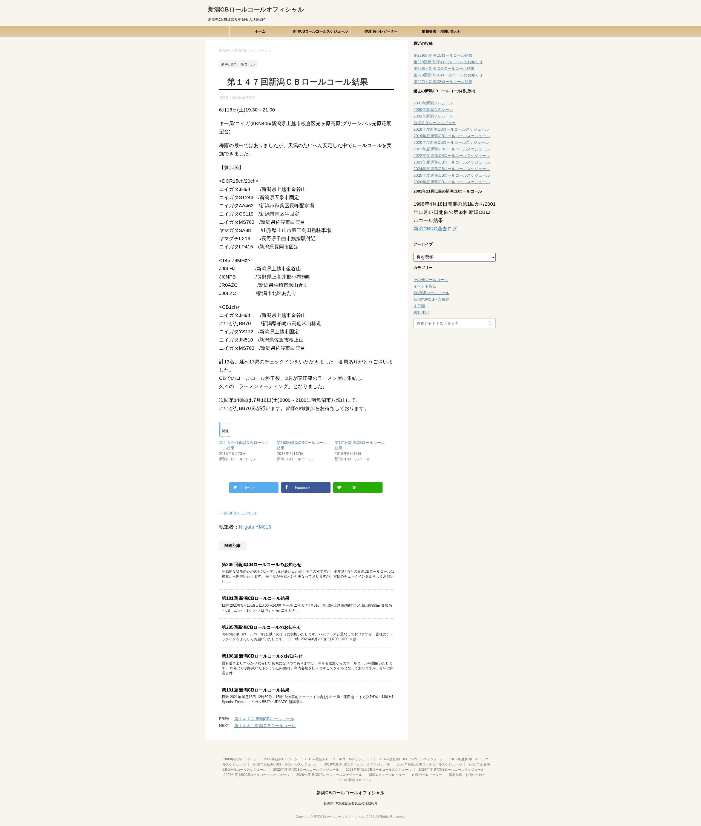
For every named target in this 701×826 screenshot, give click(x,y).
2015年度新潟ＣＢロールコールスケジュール (338, 759)
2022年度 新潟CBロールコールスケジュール (451, 155)
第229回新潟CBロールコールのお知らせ (448, 62)
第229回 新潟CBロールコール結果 (442, 55)
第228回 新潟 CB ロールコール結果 (444, 68)
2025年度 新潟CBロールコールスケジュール (451, 175)
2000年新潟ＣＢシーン (433, 109)
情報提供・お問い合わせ (441, 31)
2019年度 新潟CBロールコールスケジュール (451, 136)
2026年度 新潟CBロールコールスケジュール (451, 182)
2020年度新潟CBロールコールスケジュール (451, 142)
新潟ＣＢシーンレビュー (434, 123)
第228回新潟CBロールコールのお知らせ (448, 75)
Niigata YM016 (255, 527)
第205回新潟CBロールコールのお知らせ (261, 627)
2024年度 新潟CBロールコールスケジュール (451, 169)
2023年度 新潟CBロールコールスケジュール (451, 162)
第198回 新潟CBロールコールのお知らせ (262, 656)
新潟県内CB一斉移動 (431, 299)
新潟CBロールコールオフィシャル (256, 9)
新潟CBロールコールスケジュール (320, 31)
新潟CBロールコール (240, 513)
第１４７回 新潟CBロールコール (264, 718)
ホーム (260, 31)
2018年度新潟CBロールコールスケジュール (451, 129)
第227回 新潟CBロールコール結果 (442, 81)
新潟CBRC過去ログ (435, 228)
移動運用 (421, 312)
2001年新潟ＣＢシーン (433, 103)
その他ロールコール (430, 279)
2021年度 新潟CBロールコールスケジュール (451, 149)
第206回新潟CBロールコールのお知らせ (261, 564)
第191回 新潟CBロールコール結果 (255, 690)
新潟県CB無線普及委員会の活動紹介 (351, 803)
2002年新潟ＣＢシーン (433, 116)
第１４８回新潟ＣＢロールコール (265, 725)
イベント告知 (424, 286)
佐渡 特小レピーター (381, 31)
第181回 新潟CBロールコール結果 (255, 598)
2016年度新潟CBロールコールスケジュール (410, 759)
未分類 (419, 306)
